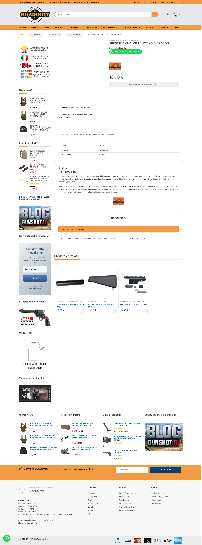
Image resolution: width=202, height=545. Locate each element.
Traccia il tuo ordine (168, 2)
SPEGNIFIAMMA (75, 35)
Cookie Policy (156, 503)
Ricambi (164, 27)
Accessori (92, 27)
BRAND (177, 27)
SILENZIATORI (54, 35)
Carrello (91, 507)
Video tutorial (124, 496)
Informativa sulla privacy (40, 286)
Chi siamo (91, 493)
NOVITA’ (23, 27)
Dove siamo (92, 496)
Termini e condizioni (158, 493)
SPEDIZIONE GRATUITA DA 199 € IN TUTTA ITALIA (80, 2)
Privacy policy (156, 500)
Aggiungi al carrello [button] (81, 311)
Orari (90, 500)
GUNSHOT (24, 539)
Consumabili (74, 27)
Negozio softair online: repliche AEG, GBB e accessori (39, 2)
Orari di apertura (139, 2)
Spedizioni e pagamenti (159, 496)
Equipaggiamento (131, 27)
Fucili (46, 27)
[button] (6, 538)
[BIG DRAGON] (115, 66)
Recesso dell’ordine (126, 510)
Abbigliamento (110, 27)
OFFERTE (34, 27)
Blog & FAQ (153, 2)
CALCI (99, 301)
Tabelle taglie (124, 500)
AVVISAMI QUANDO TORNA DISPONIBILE (144, 85)
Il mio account (93, 503)
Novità (90, 510)
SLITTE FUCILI (139, 301)
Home (21, 35)
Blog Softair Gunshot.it (127, 493)
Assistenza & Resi (125, 503)
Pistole (58, 27)
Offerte (90, 514)
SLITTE (131, 301)
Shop (181, 2)
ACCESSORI (35, 35)
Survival (150, 27)
